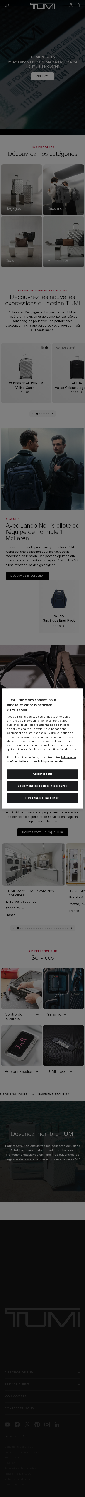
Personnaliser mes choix (42, 798)
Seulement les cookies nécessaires (42, 786)
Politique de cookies (51, 761)
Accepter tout (42, 774)
